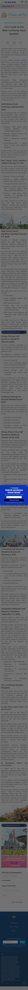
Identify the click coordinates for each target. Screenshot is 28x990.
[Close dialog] (27, 486)
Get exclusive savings (14, 500)
